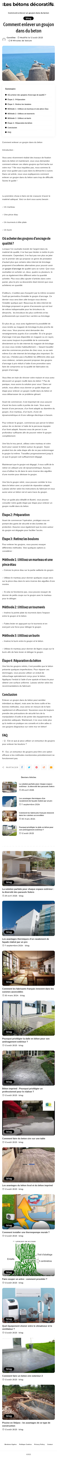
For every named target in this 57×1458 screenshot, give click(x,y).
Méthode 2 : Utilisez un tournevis (21, 114)
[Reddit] (44, 767)
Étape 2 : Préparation (16, 99)
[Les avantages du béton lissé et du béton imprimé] (28, 1164)
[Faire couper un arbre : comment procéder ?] (28, 1258)
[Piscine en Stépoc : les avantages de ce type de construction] (28, 1402)
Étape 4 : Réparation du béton (20, 123)
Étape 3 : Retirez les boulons (19, 104)
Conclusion (12, 128)
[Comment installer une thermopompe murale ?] (28, 1211)
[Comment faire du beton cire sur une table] (28, 1118)
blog (28, 18)
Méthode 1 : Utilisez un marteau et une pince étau (28, 109)
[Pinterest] (36, 767)
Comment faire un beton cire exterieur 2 (22, 1376)
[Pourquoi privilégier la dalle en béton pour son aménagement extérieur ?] (9, 830)
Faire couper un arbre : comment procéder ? (24, 1279)
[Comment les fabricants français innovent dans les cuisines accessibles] (9, 816)
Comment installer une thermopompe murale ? (26, 1232)
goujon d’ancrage (13, 269)
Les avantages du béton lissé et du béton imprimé (27, 1185)
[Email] (51, 767)
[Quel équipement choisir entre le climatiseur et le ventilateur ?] (28, 1305)
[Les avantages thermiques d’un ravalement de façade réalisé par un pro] (9, 801)
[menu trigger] (5, 4)
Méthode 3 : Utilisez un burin (19, 118)
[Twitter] (29, 767)
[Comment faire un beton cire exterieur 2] (28, 1355)
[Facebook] (22, 767)
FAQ (9, 132)
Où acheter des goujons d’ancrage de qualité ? (27, 95)
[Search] (52, 4)
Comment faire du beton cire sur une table (23, 1138)
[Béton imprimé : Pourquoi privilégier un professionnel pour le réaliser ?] (28, 1068)
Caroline (11, 38)
